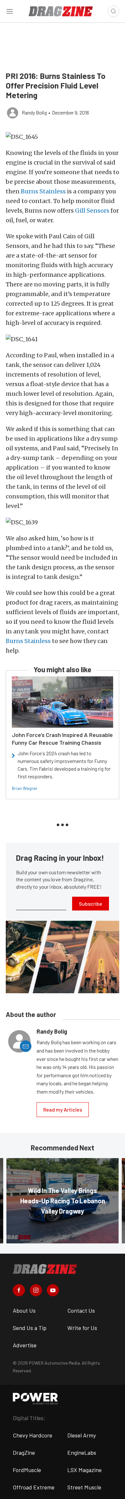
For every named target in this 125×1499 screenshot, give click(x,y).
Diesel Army (81, 1435)
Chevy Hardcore (32, 1435)
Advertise (25, 1345)
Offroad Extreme (33, 1487)
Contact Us (81, 1310)
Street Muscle (84, 1487)
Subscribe (90, 904)
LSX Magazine (84, 1469)
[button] (62, 137)
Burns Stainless (43, 191)
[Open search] (113, 11)
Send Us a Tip (29, 1327)
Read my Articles (62, 1109)
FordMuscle (27, 1469)
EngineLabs (81, 1452)
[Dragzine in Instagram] (36, 1290)
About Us (24, 1310)
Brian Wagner (25, 788)
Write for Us (82, 1327)
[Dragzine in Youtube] (53, 1290)
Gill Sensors (92, 210)
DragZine (24, 1452)
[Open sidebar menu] (9, 11)
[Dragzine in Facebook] (19, 1290)
